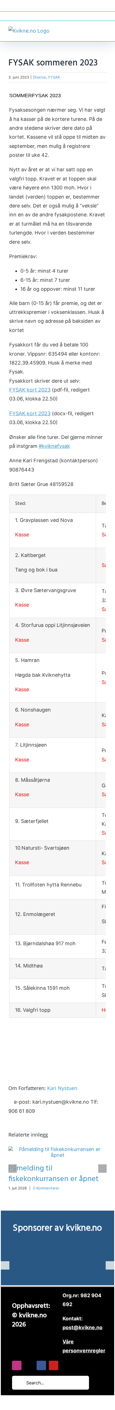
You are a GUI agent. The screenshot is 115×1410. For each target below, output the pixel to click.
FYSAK (54, 77)
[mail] (29, 1365)
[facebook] (41, 1365)
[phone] (66, 1365)
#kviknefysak (54, 446)
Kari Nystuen (62, 1088)
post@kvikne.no (57, 16)
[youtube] (53, 1365)
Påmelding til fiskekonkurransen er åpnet (53, 1173)
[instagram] (16, 1365)
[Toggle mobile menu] (104, 30)
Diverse (39, 77)
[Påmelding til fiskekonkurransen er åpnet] (57, 1149)
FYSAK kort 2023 (30, 390)
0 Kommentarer (46, 1188)
